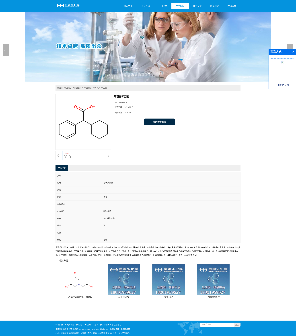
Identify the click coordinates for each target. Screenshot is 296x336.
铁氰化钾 (168, 297)
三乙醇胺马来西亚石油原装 (79, 297)
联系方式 (214, 6)
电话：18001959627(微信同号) (99, 333)
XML (98, 329)
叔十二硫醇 (123, 297)
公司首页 (128, 6)
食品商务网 (125, 329)
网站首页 (77, 87)
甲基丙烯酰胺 (213, 297)
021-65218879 (124, 333)
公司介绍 (145, 6)
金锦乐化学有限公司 (64, 329)
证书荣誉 (197, 6)
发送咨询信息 (159, 122)
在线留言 (232, 6)
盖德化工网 (114, 329)
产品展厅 (180, 6)
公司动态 (162, 6)
